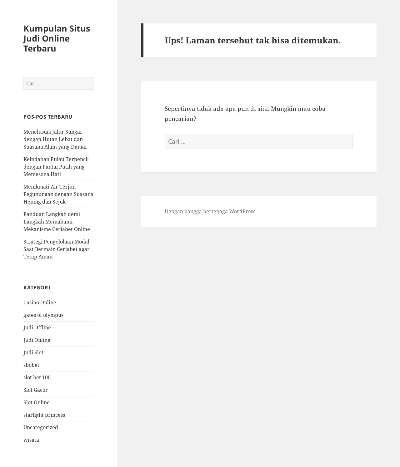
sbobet (31, 364)
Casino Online (39, 302)
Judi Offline (37, 327)
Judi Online (36, 340)
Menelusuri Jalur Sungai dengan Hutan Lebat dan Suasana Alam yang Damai (55, 139)
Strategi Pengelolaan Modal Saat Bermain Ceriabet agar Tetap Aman (56, 249)
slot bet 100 (37, 377)
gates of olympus (43, 315)
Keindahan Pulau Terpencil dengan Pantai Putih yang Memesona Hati (56, 167)
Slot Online (36, 402)
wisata (31, 439)
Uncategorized (40, 427)
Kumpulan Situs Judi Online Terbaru (56, 38)
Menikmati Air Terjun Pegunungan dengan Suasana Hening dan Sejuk (58, 194)
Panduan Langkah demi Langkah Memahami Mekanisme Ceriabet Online (56, 222)
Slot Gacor (35, 389)
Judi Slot (33, 352)
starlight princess (44, 414)
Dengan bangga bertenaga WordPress (210, 211)
